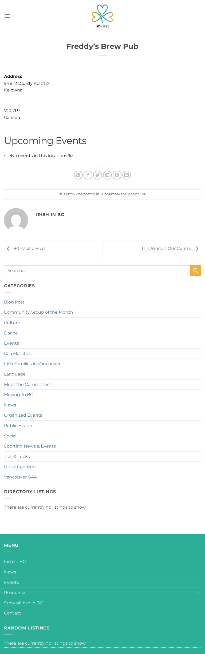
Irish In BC (15, 561)
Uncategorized (20, 466)
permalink (137, 194)
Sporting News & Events (30, 446)
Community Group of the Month (38, 312)
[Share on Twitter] (97, 175)
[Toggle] (199, 592)
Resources (15, 592)
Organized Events (23, 415)
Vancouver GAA (20, 477)
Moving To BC (18, 394)
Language (15, 374)
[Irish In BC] (102, 16)
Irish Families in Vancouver (32, 363)
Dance (11, 333)
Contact (12, 613)
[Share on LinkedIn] (126, 175)
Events (11, 343)
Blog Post (14, 302)
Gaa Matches (17, 353)
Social (10, 435)
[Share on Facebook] (88, 175)
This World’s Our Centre (166, 248)
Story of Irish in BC (23, 602)
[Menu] (7, 15)
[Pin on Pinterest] (117, 175)
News (10, 405)
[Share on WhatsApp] (78, 175)
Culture (12, 322)
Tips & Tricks (17, 456)
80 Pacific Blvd (29, 248)
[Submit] (195, 270)
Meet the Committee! (27, 384)
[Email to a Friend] (107, 175)
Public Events (18, 425)
